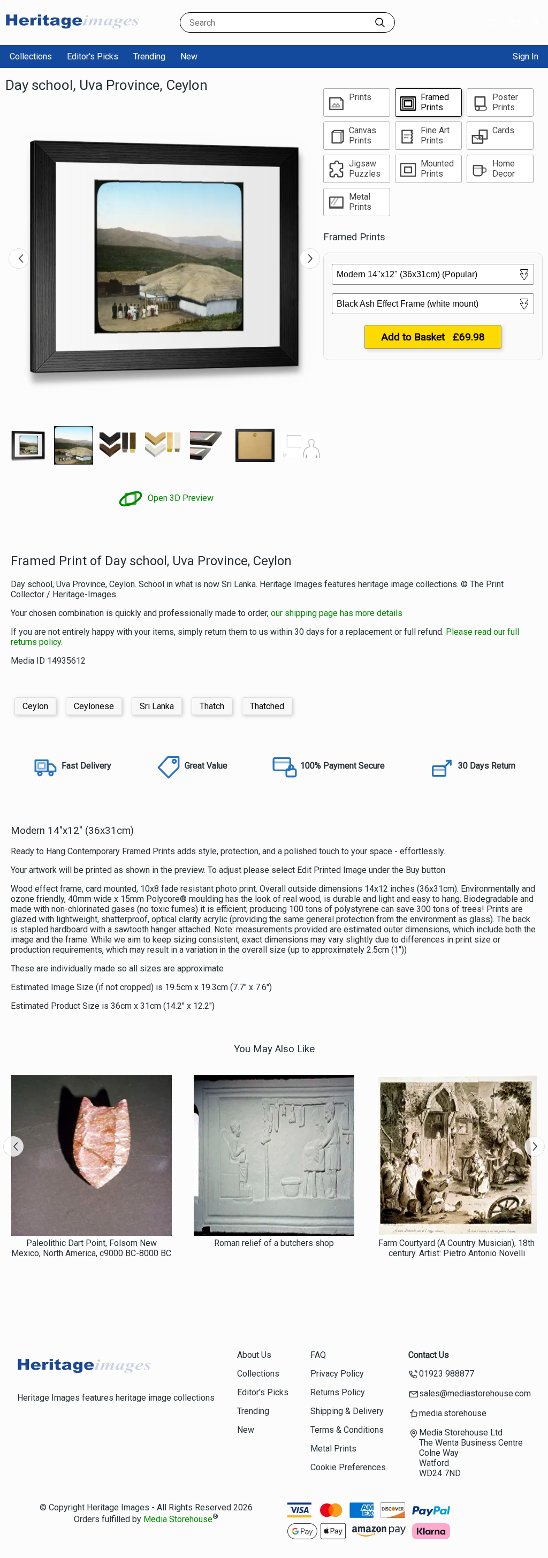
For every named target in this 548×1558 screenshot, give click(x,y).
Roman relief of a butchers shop (274, 1243)
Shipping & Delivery (347, 1411)
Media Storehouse (177, 1519)
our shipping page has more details (336, 613)
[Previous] (19, 258)
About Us (254, 1355)
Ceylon (35, 706)
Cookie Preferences (348, 1467)
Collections (31, 56)
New (188, 56)
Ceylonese (94, 706)
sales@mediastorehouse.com (475, 1393)
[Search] (380, 22)
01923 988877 (446, 1374)
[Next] (310, 258)
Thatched (267, 706)
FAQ (318, 1355)
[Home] (72, 34)
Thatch (212, 706)
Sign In (525, 56)
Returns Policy (337, 1392)
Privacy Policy (337, 1374)
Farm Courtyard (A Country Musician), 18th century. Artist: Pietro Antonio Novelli (456, 1248)
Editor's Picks (92, 56)
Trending (149, 56)
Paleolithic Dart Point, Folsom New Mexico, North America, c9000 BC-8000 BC (91, 1248)
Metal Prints (333, 1448)
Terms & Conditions (347, 1430)
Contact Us (428, 1355)
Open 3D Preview (180, 498)
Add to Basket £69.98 (433, 337)
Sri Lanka (157, 706)
